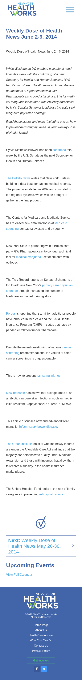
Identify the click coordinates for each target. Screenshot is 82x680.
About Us (41, 630)
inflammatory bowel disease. (38, 426)
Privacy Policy (41, 650)
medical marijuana (28, 257)
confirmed (59, 150)
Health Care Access (41, 635)
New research (15, 392)
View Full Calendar (19, 574)
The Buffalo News (18, 178)
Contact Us (41, 645)
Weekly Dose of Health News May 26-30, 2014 (34, 546)
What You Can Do (41, 640)
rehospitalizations (51, 494)
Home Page (41, 624)
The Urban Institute (19, 443)
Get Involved (41, 660)
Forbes (11, 313)
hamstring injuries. (48, 375)
